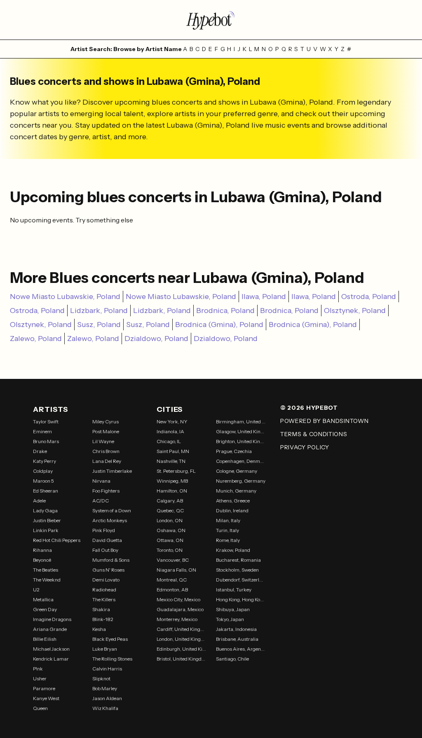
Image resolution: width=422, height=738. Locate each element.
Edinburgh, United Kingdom (181, 649)
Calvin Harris (107, 669)
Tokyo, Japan (230, 619)
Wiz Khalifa (105, 708)
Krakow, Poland (233, 550)
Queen (40, 708)
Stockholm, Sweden (237, 570)
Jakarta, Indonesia (236, 629)
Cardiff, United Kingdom (181, 629)
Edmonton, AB (172, 589)
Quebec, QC (170, 510)
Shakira (101, 609)
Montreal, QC (172, 580)
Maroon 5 (43, 481)
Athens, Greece (233, 500)
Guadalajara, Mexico (180, 609)
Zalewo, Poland (36, 338)
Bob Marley (104, 688)
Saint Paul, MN (173, 451)
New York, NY (172, 421)
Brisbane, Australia (237, 639)
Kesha (99, 629)
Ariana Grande (50, 629)
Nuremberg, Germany (240, 481)
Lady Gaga (45, 510)
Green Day (45, 609)
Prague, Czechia (234, 451)
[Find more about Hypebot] (211, 20)
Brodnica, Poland (225, 310)
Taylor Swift (46, 421)
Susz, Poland (99, 324)
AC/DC (100, 500)
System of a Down (111, 510)
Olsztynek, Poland (355, 310)
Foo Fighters (106, 491)
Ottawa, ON (170, 540)
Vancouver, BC (173, 560)
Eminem (42, 431)
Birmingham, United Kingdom (240, 421)
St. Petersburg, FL (176, 471)
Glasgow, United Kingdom (240, 431)
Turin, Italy (227, 530)
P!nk (38, 669)
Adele (39, 500)
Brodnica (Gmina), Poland (219, 324)
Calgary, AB (170, 500)
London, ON (170, 520)
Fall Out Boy (105, 550)
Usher (40, 678)
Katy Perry (44, 461)
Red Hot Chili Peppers (56, 540)
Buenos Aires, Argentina (240, 649)
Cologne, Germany (236, 471)
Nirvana (101, 481)
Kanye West (46, 698)
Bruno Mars (46, 441)
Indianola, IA (170, 431)
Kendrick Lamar (51, 659)
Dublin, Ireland (232, 510)
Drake (40, 451)
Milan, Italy (228, 520)
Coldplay (43, 471)
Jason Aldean (107, 698)
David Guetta (107, 540)
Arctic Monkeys (109, 520)
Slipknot (101, 678)
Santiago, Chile (232, 659)
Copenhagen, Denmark (240, 461)
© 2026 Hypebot (309, 407)
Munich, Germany (236, 491)
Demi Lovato (106, 580)
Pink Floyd (103, 530)
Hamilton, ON (172, 491)
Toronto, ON (170, 550)
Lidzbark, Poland (99, 310)
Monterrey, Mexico (177, 619)
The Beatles (45, 570)
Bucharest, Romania (238, 560)
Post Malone (105, 431)
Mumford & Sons (110, 560)
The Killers (103, 599)
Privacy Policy (304, 447)
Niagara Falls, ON (176, 570)
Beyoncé (42, 560)
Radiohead (104, 589)
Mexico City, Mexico (178, 599)
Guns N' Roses (108, 570)
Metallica (43, 599)
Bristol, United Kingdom (181, 659)
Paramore (44, 688)
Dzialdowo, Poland (156, 338)
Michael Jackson (51, 649)
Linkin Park (46, 530)
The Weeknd (47, 580)
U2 (36, 589)
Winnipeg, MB (172, 481)
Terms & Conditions (313, 434)
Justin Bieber (47, 520)
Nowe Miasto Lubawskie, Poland (65, 296)
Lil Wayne (103, 441)
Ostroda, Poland (368, 296)
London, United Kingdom (181, 639)
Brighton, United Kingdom (240, 441)
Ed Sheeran (45, 491)
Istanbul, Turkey (233, 589)
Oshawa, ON (171, 530)
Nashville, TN (171, 461)
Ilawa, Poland (263, 296)
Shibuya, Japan (233, 609)
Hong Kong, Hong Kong (240, 599)
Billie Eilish (44, 639)
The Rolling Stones (112, 659)
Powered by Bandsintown (324, 421)
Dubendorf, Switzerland (240, 580)
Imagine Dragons (52, 619)
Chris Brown (106, 451)
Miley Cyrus (105, 421)
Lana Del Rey (106, 461)
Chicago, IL (169, 441)
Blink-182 (102, 619)
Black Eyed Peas (110, 639)
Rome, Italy (228, 540)
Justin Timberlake (112, 471)
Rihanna (42, 550)
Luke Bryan (104, 649)
